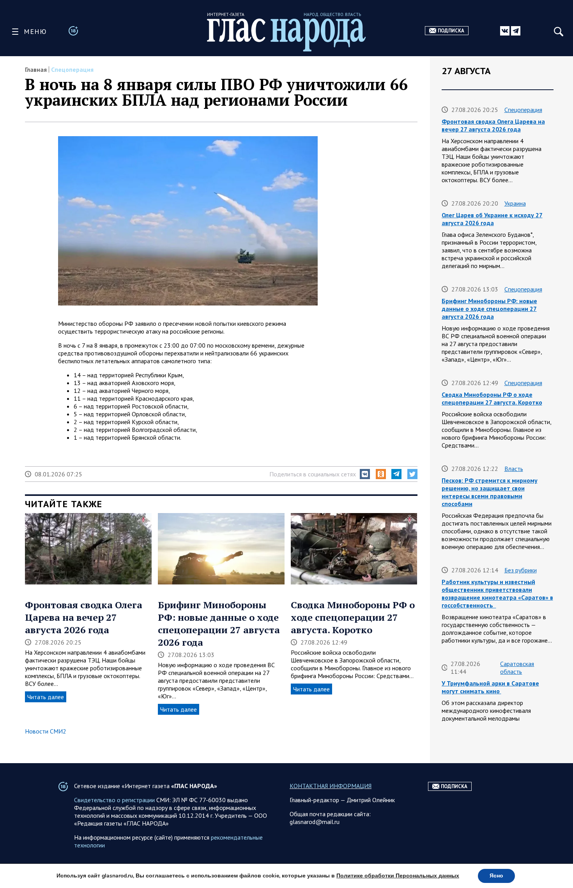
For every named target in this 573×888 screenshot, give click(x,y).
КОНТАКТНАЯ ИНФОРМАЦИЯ (330, 786)
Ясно (496, 875)
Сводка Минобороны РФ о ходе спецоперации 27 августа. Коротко (353, 617)
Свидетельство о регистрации (114, 800)
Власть (513, 468)
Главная (36, 69)
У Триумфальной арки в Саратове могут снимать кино (490, 687)
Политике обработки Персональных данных (397, 875)
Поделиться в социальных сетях (312, 474)
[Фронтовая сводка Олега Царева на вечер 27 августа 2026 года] (88, 549)
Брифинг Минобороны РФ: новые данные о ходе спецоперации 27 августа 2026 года (219, 623)
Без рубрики (520, 570)
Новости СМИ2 (45, 731)
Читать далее (45, 697)
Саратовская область (517, 667)
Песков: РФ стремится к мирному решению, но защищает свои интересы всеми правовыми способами (490, 492)
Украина (515, 203)
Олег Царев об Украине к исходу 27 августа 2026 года (492, 219)
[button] (365, 474)
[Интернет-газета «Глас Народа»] (286, 35)
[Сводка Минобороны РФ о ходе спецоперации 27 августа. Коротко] (354, 549)
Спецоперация (72, 69)
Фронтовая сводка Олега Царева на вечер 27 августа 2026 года (83, 617)
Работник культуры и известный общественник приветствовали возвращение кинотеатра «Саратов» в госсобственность (497, 593)
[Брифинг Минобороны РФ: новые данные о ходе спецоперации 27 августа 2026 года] (221, 549)
